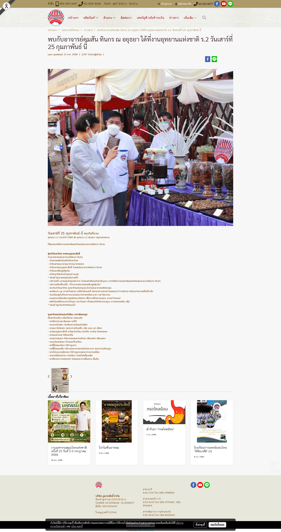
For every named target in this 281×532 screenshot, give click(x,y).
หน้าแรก (73, 18)
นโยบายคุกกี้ (77, 526)
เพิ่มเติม (189, 18)
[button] (204, 17)
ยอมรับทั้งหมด (217, 524)
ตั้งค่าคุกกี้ (200, 524)
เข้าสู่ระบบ (166, 3)
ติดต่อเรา (126, 18)
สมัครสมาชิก (184, 3)
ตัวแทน (108, 18)
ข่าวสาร (174, 18)
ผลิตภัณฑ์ (89, 18)
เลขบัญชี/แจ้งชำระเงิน (150, 18)
